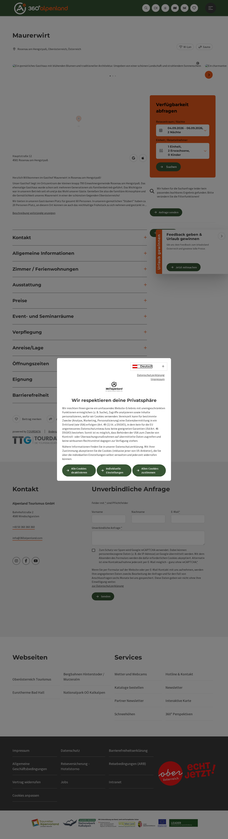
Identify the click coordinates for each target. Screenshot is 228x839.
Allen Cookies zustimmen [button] (149, 470)
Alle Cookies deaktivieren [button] (79, 470)
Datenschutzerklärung (151, 375)
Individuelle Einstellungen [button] (114, 470)
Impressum (158, 379)
